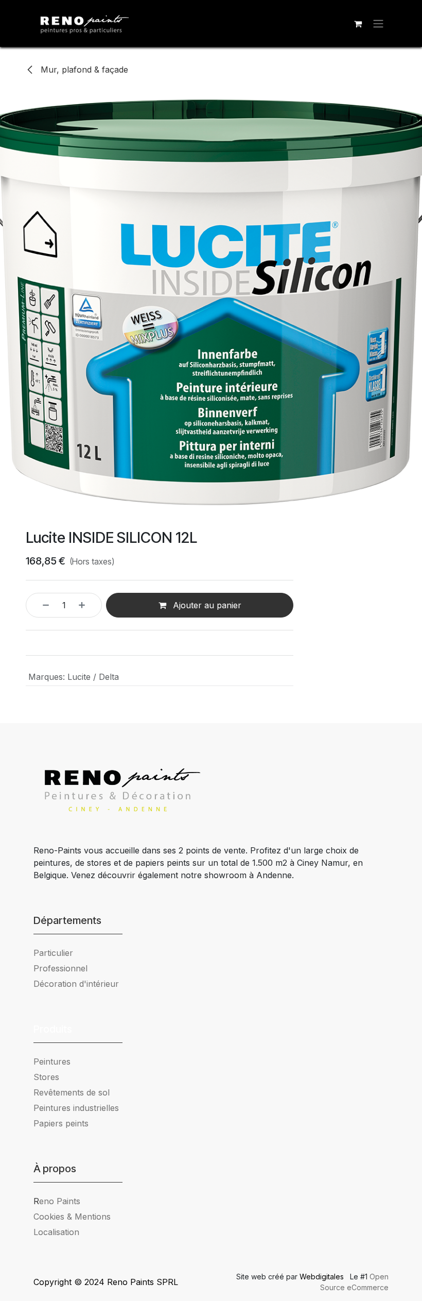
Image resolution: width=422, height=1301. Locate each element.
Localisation (56, 1232)
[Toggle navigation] (378, 24)
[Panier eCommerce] (357, 23)
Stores (46, 1077)
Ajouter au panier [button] (205, 605)
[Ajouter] (87, 605)
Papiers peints (61, 1123)
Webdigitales (323, 1276)
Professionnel (60, 968)
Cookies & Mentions (72, 1216)
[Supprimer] (40, 605)
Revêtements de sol (71, 1092)
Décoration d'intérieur (76, 984)
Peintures (52, 1061)
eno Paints (56, 1201)
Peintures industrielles (80, 1108)
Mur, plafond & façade (83, 69)
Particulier (53, 953)
